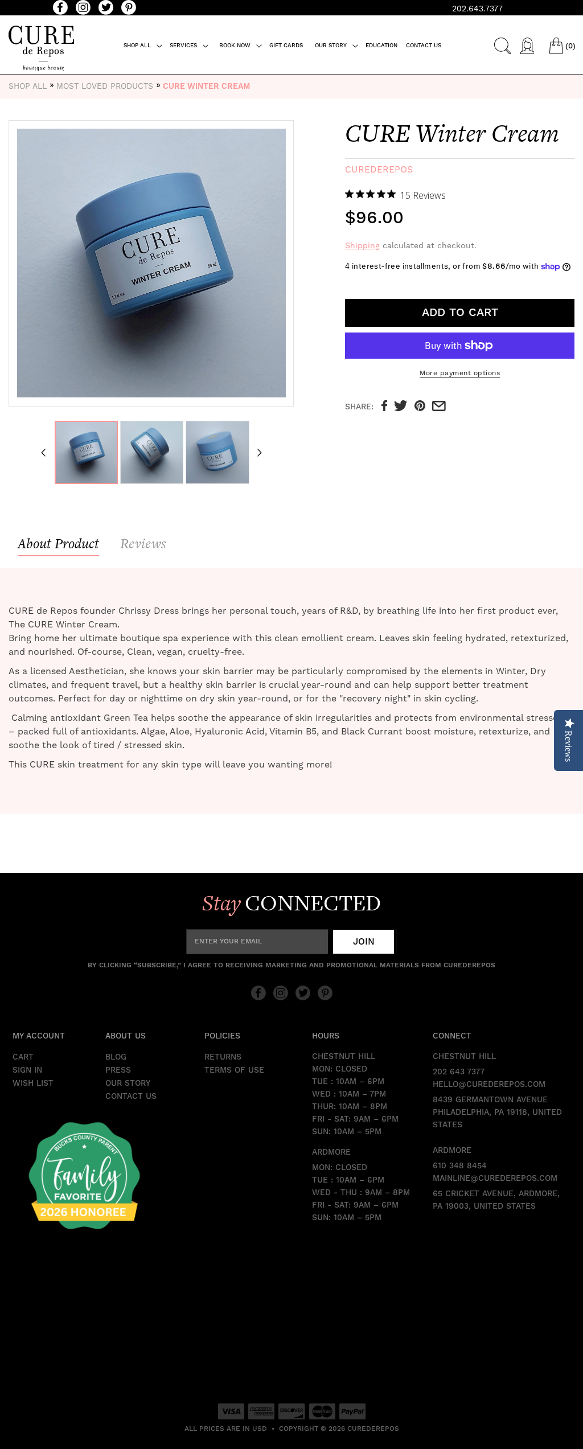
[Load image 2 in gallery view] (151, 452)
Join (364, 941)
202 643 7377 (459, 1072)
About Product (58, 543)
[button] (143, 46)
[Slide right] (259, 452)
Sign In (27, 1070)
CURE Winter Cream (206, 86)
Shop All (28, 86)
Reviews (143, 543)
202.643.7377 (477, 8)
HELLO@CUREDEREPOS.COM (489, 1084)
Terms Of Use (234, 1070)
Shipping (362, 245)
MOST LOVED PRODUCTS (104, 86)
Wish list (33, 1083)
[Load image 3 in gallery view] (217, 452)
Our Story (127, 1083)
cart (23, 1057)
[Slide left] (43, 452)
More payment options (460, 373)
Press (118, 1070)
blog (115, 1057)
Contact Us (131, 1096)
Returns (222, 1057)
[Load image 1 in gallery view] (86, 452)
